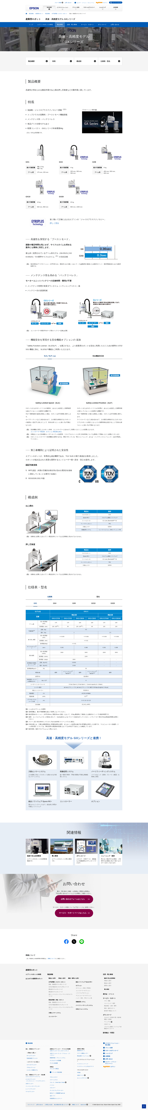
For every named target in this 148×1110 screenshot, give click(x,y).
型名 (98, 597)
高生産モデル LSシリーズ (56, 989)
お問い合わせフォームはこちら (73, 899)
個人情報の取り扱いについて (61, 1104)
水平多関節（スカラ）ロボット (59, 13)
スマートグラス (54, 1079)
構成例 (79, 61)
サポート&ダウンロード (111, 1050)
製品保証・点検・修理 (110, 1005)
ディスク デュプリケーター (56, 1090)
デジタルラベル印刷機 (55, 1060)
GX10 (93, 603)
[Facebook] (66, 941)
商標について (51, 958)
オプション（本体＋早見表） (84, 988)
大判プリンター (29, 1083)
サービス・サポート (109, 998)
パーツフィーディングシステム (84, 1005)
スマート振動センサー (82, 1053)
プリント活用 (109, 1047)
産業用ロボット (39, 13)
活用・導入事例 (108, 974)
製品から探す (52, 978)
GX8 (74, 603)
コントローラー (53, 1016)
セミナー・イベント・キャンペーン (85, 2)
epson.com (83, 1104)
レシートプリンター (31, 1089)
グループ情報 (58, 2)
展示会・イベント (108, 994)
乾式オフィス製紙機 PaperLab (57, 1093)
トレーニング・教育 (109, 1003)
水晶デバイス (80, 1075)
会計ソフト (52, 1095)
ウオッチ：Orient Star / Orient (57, 1082)
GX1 (35, 603)
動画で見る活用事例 (109, 978)
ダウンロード (107, 1015)
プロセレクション (31, 1067)
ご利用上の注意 (48, 1104)
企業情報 (107, 1056)
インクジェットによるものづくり (85, 1066)
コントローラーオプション (83, 990)
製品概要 (31, 61)
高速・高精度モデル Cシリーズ (57, 1002)
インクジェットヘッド (82, 1063)
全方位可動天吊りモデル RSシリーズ (59, 987)
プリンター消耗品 (54, 1068)
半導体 (78, 1072)
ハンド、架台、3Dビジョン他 (84, 998)
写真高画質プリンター (32, 1058)
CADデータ (107, 1024)
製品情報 (31, 13)
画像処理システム (80, 1001)
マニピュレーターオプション (84, 995)
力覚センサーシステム (55, 1012)
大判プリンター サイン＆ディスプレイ (59, 1050)
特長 (54, 61)
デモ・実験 (107, 1001)
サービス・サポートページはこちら (72, 913)
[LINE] (81, 941)
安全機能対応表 (98, 356)
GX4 (54, 603)
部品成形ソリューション (83, 1055)
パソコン (52, 1085)
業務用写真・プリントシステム (57, 1057)
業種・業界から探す (73, 978)
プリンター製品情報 (57, 1072)
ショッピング (109, 1053)
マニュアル (107, 1021)
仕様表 (49, 597)
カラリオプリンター (32, 1064)
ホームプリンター (31, 1055)
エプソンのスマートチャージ (33, 1076)
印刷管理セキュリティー (56, 1098)
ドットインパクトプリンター (33, 1086)
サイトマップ (31, 1104)
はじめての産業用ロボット (34, 978)
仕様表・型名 (105, 61)
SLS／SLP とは (50, 356)
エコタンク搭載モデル (32, 1070)
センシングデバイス (82, 1078)
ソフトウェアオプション (82, 993)
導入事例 (106, 989)
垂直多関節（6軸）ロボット (56, 1000)
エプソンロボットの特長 (33, 974)
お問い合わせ (68, 2)
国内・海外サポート (109, 1008)
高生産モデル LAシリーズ (56, 992)
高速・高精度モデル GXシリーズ (57, 984)
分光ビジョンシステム (82, 1009)
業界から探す (107, 985)
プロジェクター (54, 1077)
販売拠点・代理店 (108, 1032)
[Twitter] (74, 941)
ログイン (105, 2)
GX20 (113, 603)
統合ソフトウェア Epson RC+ (84, 982)
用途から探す (62, 978)
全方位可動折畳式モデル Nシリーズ (58, 1004)
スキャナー (52, 1087)
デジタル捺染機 (54, 1063)
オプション (79, 985)
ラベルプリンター (30, 1091)
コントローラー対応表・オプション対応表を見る (46, 431)
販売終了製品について (110, 1010)
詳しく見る (54, 223)
